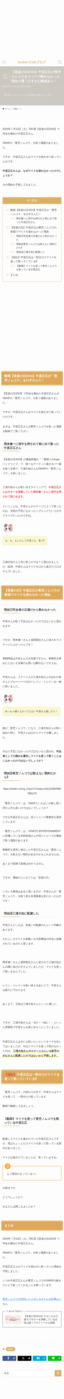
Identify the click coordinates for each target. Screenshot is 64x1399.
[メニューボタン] (4, 62)
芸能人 (11, 1349)
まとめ (14, 274)
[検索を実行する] (58, 1373)
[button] (9, 1358)
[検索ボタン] (60, 62)
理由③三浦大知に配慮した (30, 252)
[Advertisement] (32, 29)
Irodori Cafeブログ (32, 62)
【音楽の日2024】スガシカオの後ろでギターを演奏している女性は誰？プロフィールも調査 (41, 1319)
